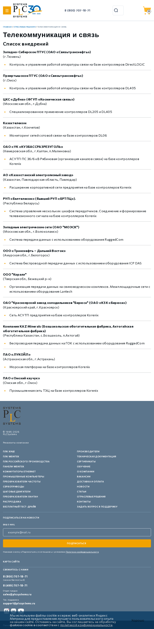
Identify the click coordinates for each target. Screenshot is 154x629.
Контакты (84, 501)
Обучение (83, 466)
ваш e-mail (9, 524)
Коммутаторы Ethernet (19, 471)
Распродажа (12, 501)
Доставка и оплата (90, 481)
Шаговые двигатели (16, 491)
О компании (85, 471)
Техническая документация (96, 456)
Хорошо (137, 620)
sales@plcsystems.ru (17, 594)
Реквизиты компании (16, 442)
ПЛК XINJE (9, 451)
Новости (83, 486)
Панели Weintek (13, 466)
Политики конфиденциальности (82, 552)
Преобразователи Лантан (20, 496)
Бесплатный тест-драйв (19, 506)
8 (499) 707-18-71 (15, 585)
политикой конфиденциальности (86, 625)
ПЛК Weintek (11, 456)
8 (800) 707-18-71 (77, 10)
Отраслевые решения (91, 496)
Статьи (81, 491)
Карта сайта (11, 561)
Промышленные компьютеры (23, 476)
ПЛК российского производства (26, 461)
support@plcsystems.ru (19, 603)
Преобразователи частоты (22, 481)
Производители (88, 451)
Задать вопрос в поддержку (97, 506)
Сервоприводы (13, 486)
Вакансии (83, 476)
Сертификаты (86, 461)
